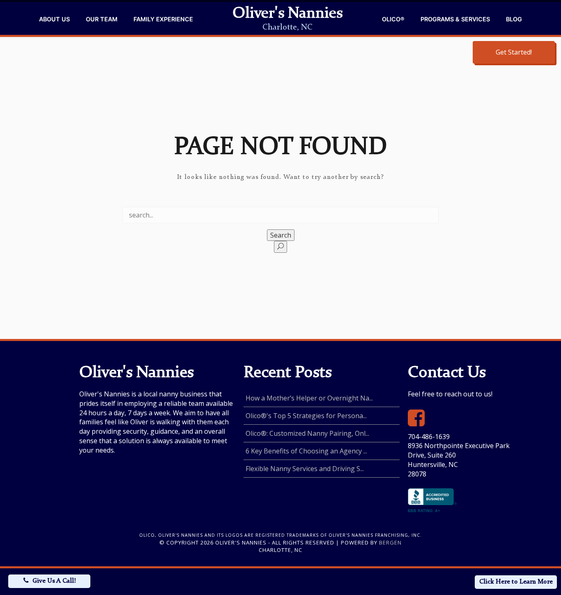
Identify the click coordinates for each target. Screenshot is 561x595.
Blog (514, 19)
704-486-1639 (429, 436)
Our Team (101, 19)
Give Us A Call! (54, 581)
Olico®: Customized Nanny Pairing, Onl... (307, 433)
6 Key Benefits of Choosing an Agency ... (306, 450)
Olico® (393, 19)
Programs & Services (455, 19)
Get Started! (514, 52)
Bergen (390, 542)
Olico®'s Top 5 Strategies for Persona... (306, 415)
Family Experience (163, 19)
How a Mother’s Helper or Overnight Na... (309, 398)
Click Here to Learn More (516, 582)
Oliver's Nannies (287, 14)
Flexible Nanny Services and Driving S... (305, 468)
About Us (54, 19)
